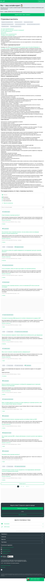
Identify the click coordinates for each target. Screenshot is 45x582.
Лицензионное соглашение (6, 565)
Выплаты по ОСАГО (18, 22)
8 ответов (4, 260)
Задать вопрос (41, 1)
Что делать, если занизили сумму (8, 35)
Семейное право (7, 211)
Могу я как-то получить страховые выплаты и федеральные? (16, 351)
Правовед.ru (4, 534)
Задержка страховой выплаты (7, 22)
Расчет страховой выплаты (6, 31)
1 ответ (3, 326)
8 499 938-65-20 (23, 514)
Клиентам (3, 536)
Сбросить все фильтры (8, 203)
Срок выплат (3, 32)
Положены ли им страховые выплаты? (11, 454)
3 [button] (21, 486)
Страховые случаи (5, 26)
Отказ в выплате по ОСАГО (20, 24)
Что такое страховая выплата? (7, 28)
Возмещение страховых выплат (7, 24)
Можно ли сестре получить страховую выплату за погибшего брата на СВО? (19, 419)
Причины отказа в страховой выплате (9, 34)
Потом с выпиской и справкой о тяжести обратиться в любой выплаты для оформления (22, 335)
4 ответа (3, 223)
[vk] (1, 569)
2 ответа (3, 242)
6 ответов (4, 343)
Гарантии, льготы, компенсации (22, 331)
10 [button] (26, 486)
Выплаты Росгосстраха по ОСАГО (33, 24)
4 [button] (23, 486)
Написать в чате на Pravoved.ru (8, 547)
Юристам (3, 539)
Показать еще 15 (22, 483)
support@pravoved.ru (6, 549)
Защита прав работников (8, 314)
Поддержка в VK (5, 553)
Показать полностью (6, 220)
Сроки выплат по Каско (28, 22)
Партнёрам (3, 542)
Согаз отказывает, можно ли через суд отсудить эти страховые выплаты (19, 268)
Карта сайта (3, 567)
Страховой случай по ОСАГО (15, 26)
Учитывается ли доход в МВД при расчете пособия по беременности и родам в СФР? (21, 318)
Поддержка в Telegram (6, 551)
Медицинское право (7, 432)
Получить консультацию (22, 508)
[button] (29, 486)
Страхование (6, 228)
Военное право (6, 282)
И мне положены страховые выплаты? (11, 215)
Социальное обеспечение (8, 265)
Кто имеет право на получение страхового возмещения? (12, 30)
